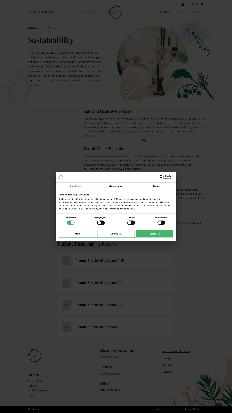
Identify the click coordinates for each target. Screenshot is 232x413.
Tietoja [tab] (156, 186)
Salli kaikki (155, 234)
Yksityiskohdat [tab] (116, 186)
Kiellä (77, 234)
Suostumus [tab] (75, 186)
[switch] (101, 222)
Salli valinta (116, 234)
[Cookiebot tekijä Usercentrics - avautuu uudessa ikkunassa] (161, 177)
